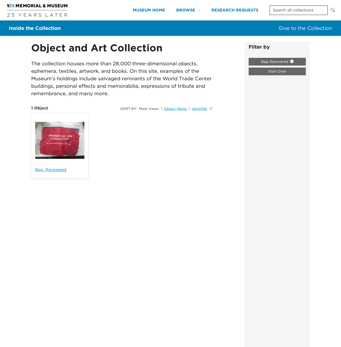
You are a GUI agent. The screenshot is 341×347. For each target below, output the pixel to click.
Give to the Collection (305, 28)
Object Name (175, 109)
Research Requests (234, 10)
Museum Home (149, 10)
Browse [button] (185, 10)
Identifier (199, 109)
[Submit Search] (333, 10)
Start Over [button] (277, 71)
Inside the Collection (35, 28)
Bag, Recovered (50, 169)
